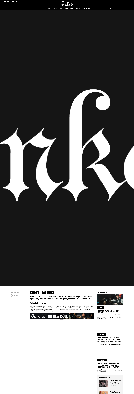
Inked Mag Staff (16, 291)
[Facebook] (2, 1)
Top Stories (47, 8)
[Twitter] (5, 1)
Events (72, 8)
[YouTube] (16, 1)
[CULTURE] (110, 352)
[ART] (110, 299)
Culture (56, 8)
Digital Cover (86, 8)
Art (61, 8)
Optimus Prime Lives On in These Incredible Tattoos (115, 382)
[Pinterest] (10, 1)
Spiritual (86, 309)
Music (66, 8)
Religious (32, 311)
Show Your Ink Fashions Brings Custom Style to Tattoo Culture (110, 338)
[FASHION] (110, 326)
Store (78, 8)
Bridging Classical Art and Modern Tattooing (108, 312)
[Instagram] (8, 1)
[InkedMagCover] (62, 316)
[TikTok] (13, 1)
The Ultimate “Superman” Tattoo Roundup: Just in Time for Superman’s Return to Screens (110, 365)
